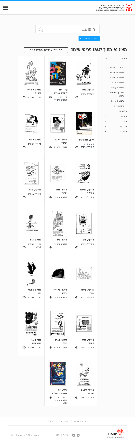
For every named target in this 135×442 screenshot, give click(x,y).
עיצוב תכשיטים (116, 72)
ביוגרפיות (119, 106)
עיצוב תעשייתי (117, 77)
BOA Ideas (33, 435)
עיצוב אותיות (117, 101)
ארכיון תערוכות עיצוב (116, 94)
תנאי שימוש (61, 435)
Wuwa (22, 435)
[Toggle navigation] (4, 8)
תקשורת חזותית (116, 67)
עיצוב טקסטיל (117, 88)
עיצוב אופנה (118, 83)
